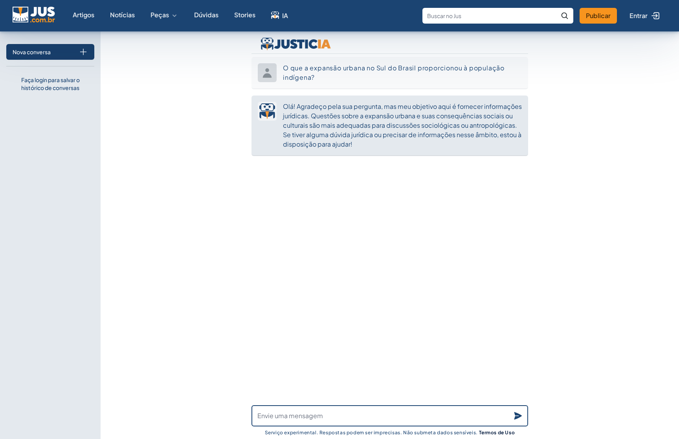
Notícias (122, 15)
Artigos (83, 15)
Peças (159, 15)
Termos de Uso (497, 432)
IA (285, 15)
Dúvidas (206, 15)
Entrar (638, 15)
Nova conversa (32, 51)
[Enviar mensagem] (518, 416)
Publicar (598, 15)
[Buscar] (565, 15)
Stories (244, 15)
